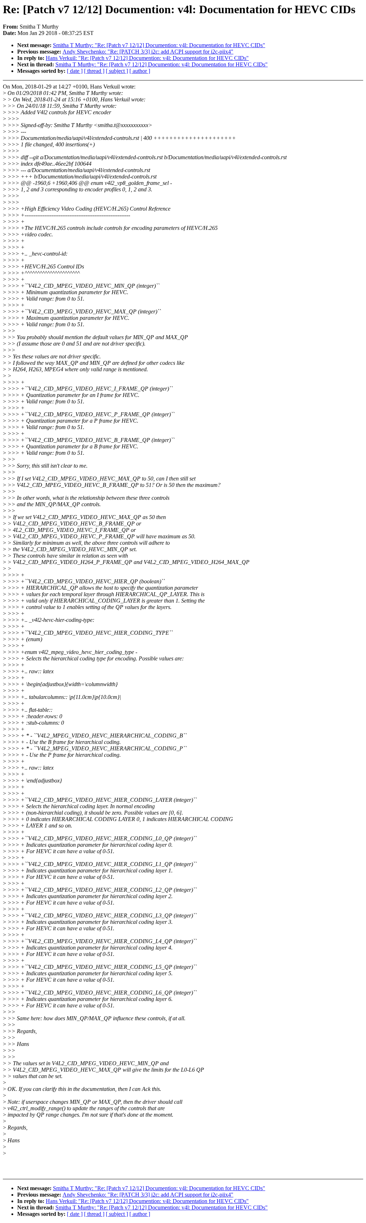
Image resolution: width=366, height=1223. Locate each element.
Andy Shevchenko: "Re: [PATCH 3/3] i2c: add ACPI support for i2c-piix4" (148, 52)
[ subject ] (117, 71)
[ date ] (75, 71)
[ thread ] (94, 71)
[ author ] (139, 71)
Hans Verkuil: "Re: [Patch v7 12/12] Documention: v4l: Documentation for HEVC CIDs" (147, 58)
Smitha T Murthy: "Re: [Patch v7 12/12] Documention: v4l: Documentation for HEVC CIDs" (159, 45)
